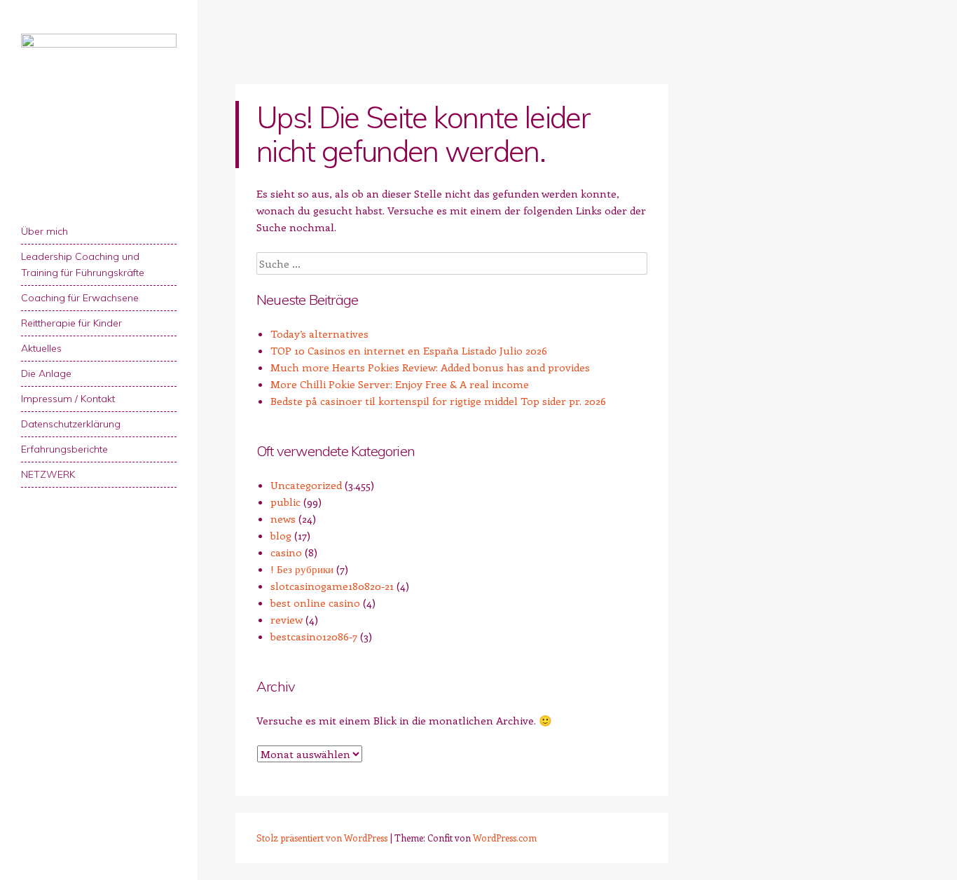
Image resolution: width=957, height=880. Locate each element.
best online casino (315, 603)
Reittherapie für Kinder (71, 323)
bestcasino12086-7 (313, 636)
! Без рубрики (301, 569)
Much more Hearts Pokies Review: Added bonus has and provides (430, 367)
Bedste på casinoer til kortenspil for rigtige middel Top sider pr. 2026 (438, 401)
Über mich (44, 231)
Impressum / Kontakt (68, 398)
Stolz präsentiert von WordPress (321, 838)
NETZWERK (48, 474)
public (285, 502)
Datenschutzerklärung (71, 424)
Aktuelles (41, 348)
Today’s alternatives (319, 333)
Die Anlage (46, 373)
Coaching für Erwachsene (80, 297)
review (286, 619)
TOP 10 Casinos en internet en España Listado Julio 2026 (408, 350)
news (283, 518)
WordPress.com (505, 838)
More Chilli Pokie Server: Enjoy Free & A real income (399, 384)
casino (286, 552)
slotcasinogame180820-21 (332, 586)
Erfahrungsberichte (64, 449)
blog (280, 535)
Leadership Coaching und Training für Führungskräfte (82, 264)
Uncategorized (306, 485)
